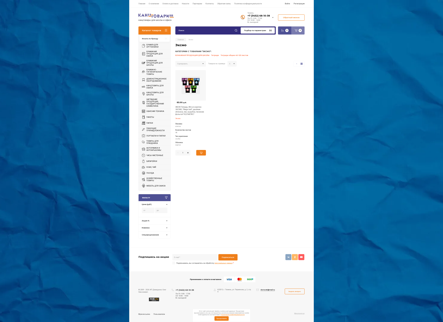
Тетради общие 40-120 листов (234, 55)
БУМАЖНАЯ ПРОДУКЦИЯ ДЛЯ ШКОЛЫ (192, 55)
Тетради (215, 55)
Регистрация (299, 4)
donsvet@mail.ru (267, 290)
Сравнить (178, 73)
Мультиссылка (144, 314)
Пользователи (159, 314)
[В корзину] (201, 153)
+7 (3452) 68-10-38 (258, 15)
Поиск (236, 30)
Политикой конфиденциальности (233, 315)
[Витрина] (301, 64)
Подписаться (228, 257)
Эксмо (178, 118)
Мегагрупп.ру (299, 313)
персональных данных (223, 263)
